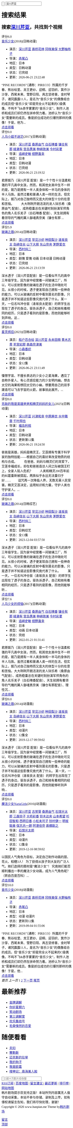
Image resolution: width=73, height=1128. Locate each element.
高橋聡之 (52, 825)
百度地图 (22, 1083)
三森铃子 (19, 816)
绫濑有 (18, 149)
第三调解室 (17, 1016)
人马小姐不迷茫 (12, 136)
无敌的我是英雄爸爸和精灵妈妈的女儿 (28, 403)
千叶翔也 (19, 421)
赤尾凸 (23, 58)
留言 (5, 1119)
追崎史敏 (25, 153)
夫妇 (12, 1048)
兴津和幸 (38, 416)
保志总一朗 (24, 825)
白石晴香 (51, 144)
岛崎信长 (19, 244)
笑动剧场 (15, 1012)
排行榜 (64, 1083)
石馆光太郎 (26, 830)
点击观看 (8, 127)
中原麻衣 (51, 416)
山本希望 (59, 816)
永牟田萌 (54, 339)
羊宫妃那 (19, 344)
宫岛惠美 (29, 149)
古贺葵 (36, 811)
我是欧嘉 (15, 1066)
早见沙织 (38, 239)
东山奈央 (46, 244)
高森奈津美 (34, 344)
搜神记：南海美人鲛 (23, 1071)
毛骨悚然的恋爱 (20, 1026)
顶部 (5, 1124)
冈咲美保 (51, 49)
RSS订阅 (7, 1083)
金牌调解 (15, 1002)
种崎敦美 (43, 149)
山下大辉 (32, 244)
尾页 (36, 980)
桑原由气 (38, 144)
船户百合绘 (26, 339)
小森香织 (25, 349)
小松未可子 (40, 821)
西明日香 (25, 821)
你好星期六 (17, 1007)
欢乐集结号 (17, 1021)
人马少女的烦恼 (12, 604)
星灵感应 (8, 332)
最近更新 (51, 1083)
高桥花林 (38, 49)
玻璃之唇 (8, 232)
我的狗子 (15, 1062)
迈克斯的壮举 (18, 1057)
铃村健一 (55, 821)
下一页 (28, 980)
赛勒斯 (14, 1052)
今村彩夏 (56, 149)
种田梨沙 (51, 239)
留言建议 (36, 1083)
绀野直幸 (38, 153)
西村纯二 (25, 249)
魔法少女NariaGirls (14, 804)
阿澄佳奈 (39, 825)
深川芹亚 (20, 27)
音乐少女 (8, 41)
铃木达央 (46, 816)
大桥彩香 (32, 816)
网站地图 (8, 1088)
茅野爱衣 (59, 244)
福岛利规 (25, 425)
